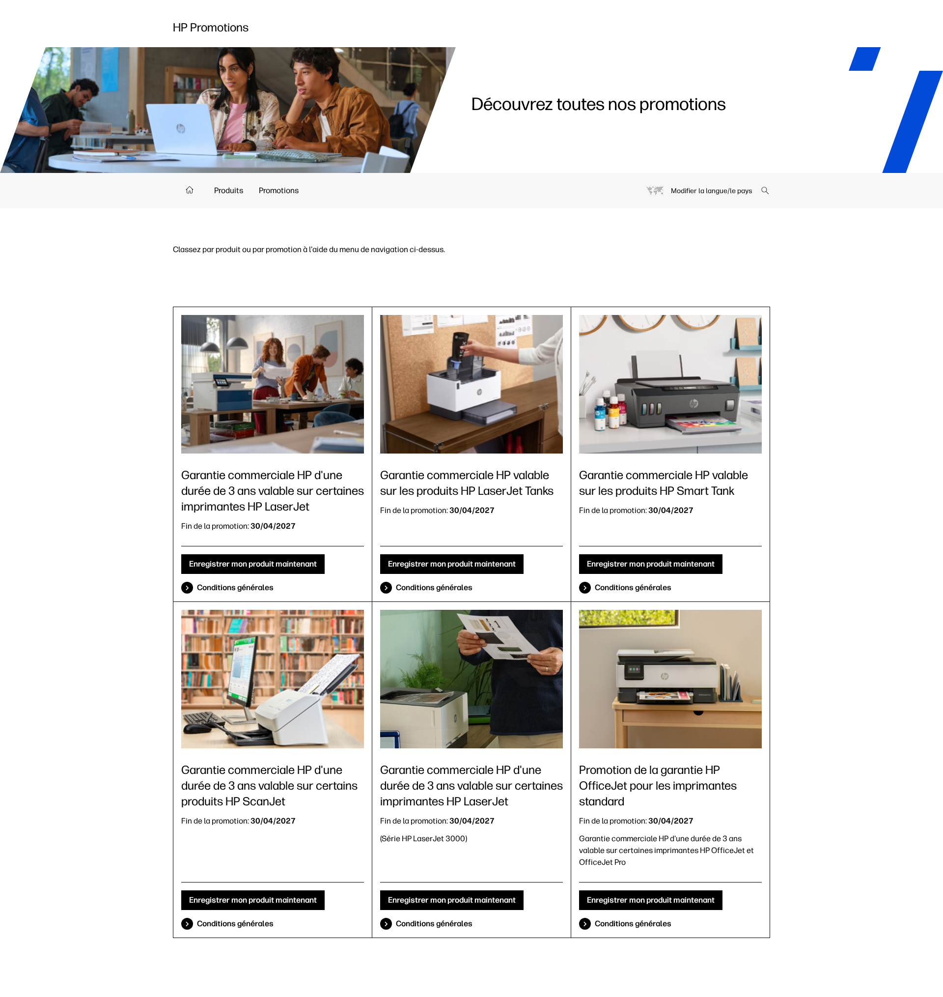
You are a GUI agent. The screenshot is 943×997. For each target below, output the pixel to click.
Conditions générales (235, 587)
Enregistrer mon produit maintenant (253, 564)
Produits (228, 190)
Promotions (279, 190)
